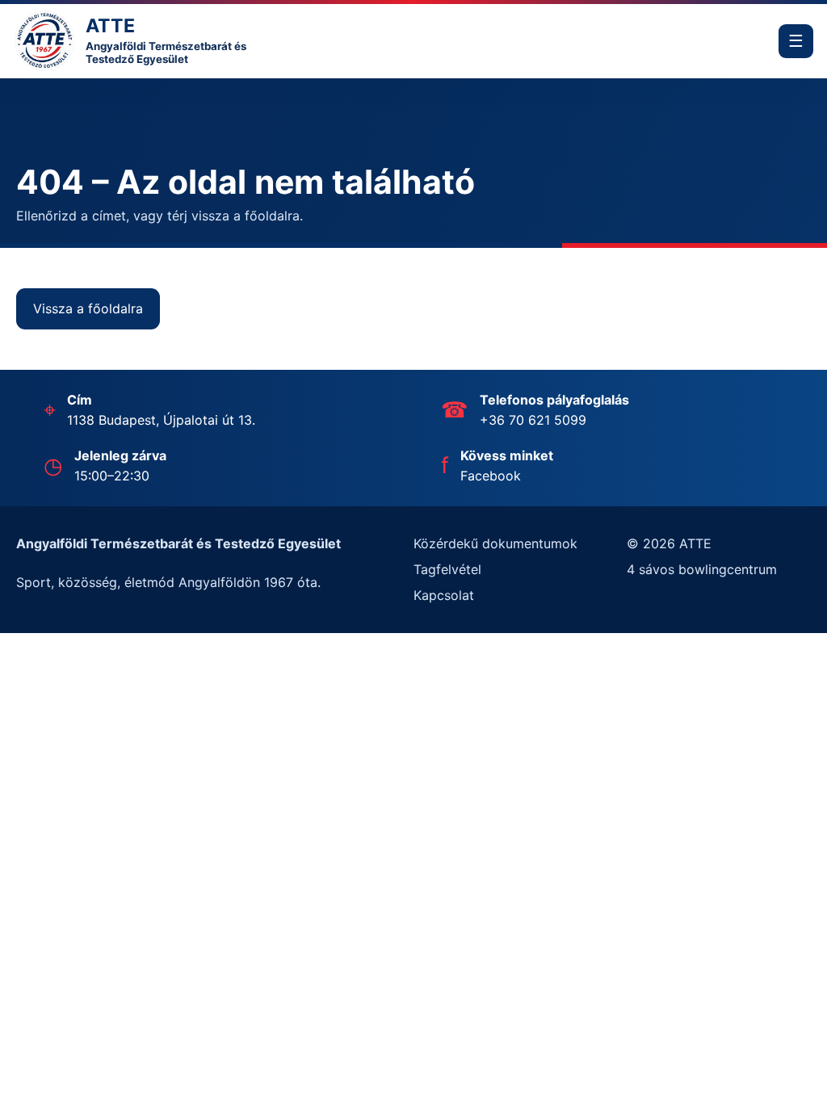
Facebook (490, 476)
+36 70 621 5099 (533, 420)
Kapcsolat (444, 595)
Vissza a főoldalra (88, 308)
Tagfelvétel (447, 569)
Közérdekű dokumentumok (495, 543)
